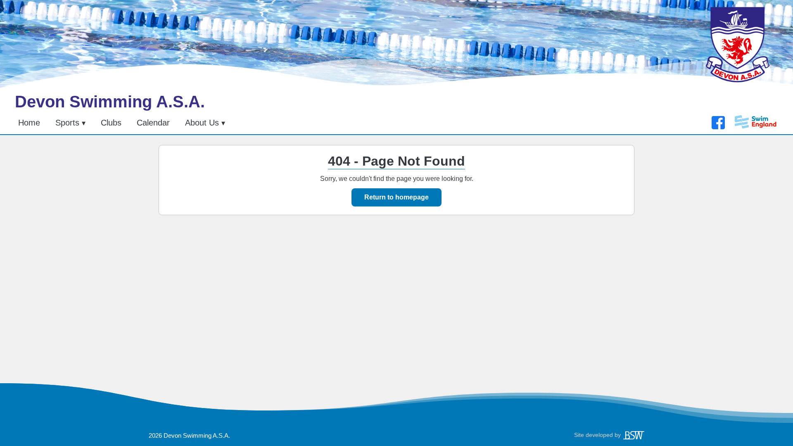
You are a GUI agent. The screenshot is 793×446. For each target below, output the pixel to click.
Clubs (111, 122)
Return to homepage (396, 197)
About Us (202, 122)
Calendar (153, 122)
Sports (67, 122)
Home (29, 122)
